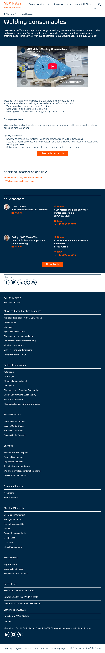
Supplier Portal (10, 564)
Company (58, 4)
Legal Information (23, 648)
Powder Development (14, 457)
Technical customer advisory (17, 466)
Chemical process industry (16, 381)
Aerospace (9, 385)
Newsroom (9, 492)
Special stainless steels (14, 331)
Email (60, 221)
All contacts (52, 264)
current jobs (10, 583)
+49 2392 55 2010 (66, 255)
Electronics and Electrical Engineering (21, 390)
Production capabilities (14, 524)
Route (60, 206)
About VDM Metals (14, 507)
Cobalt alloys (10, 322)
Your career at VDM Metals (79, 4)
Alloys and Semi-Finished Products (19, 14)
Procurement (11, 557)
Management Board (13, 519)
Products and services (39, 4)
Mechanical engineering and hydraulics (22, 404)
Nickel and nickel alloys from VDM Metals (23, 317)
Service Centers (12, 414)
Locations (8, 542)
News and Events (13, 485)
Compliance (9, 537)
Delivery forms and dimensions (18, 350)
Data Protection (41, 648)
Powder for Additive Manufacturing (20, 340)
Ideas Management (13, 547)
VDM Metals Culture (15, 609)
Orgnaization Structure (14, 569)
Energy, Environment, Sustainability (20, 394)
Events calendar (11, 497)
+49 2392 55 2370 (66, 224)
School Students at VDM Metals (21, 596)
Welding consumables (14, 345)
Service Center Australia (15, 435)
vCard (18, 212)
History (7, 528)
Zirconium (8, 327)
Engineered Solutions (13, 461)
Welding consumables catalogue (20, 181)
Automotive (9, 372)
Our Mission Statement (14, 514)
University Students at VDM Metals (23, 603)
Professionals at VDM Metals (19, 590)
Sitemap (8, 648)
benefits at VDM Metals (16, 616)
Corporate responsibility (15, 533)
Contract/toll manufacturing (16, 475)
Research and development (16, 452)
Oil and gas (9, 376)
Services (8, 445)
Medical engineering (13, 399)
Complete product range (15, 354)
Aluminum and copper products (18, 336)
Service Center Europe (14, 421)
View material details (52, 153)
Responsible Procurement (16, 573)
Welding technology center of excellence (24, 177)
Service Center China (14, 426)
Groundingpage (58, 648)
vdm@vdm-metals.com (81, 628)
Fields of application (15, 364)
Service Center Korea (14, 430)
